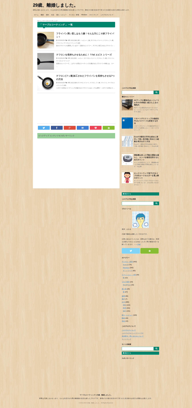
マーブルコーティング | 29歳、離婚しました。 (96, 395)
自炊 (79, 43)
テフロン (106, 40)
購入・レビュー (61, 15)
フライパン (59, 43)
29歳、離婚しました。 (55, 5)
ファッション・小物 (129, 275)
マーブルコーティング (70, 43)
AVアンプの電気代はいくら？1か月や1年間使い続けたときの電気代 (146, 102)
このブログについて (106, 15)
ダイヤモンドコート (97, 40)
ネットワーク (127, 271)
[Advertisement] (76, 108)
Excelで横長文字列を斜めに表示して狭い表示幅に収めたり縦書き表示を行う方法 (146, 139)
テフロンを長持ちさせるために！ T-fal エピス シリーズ (84, 54)
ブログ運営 (126, 282)
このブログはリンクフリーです (133, 333)
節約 (47, 15)
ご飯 (88, 40)
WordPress (127, 285)
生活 (52, 15)
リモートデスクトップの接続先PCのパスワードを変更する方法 (146, 121)
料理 (69, 40)
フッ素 (111, 40)
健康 (123, 296)
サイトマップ (93, 15)
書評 (123, 299)
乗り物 (124, 289)
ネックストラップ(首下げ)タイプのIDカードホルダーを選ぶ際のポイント (146, 175)
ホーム (36, 15)
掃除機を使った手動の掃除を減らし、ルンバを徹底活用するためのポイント (146, 157)
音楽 (123, 321)
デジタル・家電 (74, 15)
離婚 (42, 15)
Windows (84, 15)
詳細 (138, 244)
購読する (127, 194)
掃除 (124, 305)
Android (125, 265)
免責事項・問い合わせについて (133, 336)
